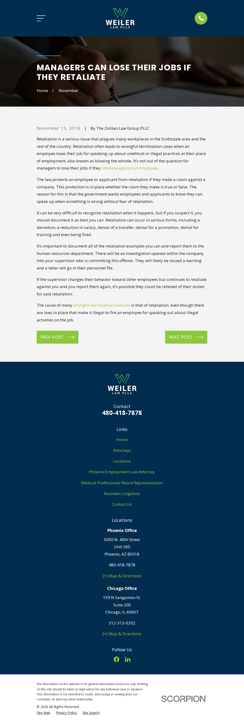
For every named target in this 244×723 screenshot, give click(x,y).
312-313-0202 (122, 623)
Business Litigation (122, 493)
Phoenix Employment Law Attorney (122, 472)
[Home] (120, 18)
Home (122, 439)
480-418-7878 (122, 412)
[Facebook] (116, 659)
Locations (122, 461)
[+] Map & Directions (121, 575)
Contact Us (122, 504)
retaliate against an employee (130, 168)
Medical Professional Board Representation (122, 482)
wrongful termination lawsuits (101, 305)
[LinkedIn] (128, 659)
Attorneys (122, 450)
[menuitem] (43, 713)
